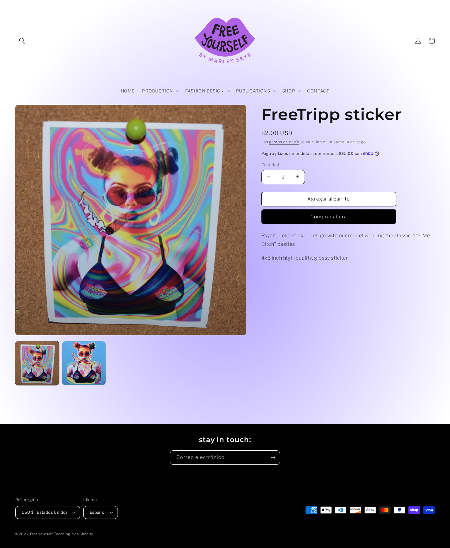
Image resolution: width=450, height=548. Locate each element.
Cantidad (270, 164)
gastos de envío (284, 142)
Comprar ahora (328, 216)
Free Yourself (41, 534)
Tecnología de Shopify (73, 534)
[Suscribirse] (273, 457)
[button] (22, 40)
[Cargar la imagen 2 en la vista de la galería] (84, 363)
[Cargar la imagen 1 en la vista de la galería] (37, 363)
